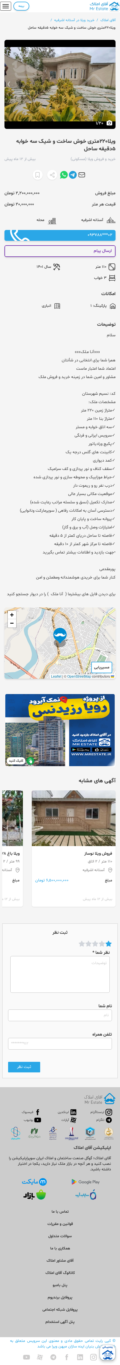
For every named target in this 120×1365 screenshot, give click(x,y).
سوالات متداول (60, 1236)
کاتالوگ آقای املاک (60, 1273)
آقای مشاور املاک (60, 1260)
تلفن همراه (102, 1034)
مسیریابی (101, 667)
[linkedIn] (80, 1357)
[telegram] (53, 1357)
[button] (60, 637)
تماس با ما (60, 1211)
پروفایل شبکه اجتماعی (60, 1309)
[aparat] (40, 1357)
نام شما (105, 1006)
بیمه (21, 6)
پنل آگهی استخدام (60, 1322)
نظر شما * (101, 953)
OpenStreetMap (79, 676)
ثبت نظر (24, 1067)
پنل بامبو (60, 1285)
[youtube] (26, 1357)
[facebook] (66, 1357)
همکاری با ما (60, 1248)
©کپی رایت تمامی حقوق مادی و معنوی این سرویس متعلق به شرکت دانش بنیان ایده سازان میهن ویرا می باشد (63, 1343)
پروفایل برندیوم (60, 1297)
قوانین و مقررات (60, 1224)
